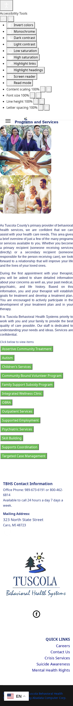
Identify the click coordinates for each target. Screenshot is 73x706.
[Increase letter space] (46, 107)
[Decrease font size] (32, 95)
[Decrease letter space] (40, 107)
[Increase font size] (38, 95)
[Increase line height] (42, 101)
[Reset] (3, 19)
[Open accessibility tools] (6, 5)
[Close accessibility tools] (11, 19)
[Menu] (8, 121)
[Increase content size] (49, 89)
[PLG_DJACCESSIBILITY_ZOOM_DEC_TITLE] (42, 89)
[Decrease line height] (36, 101)
